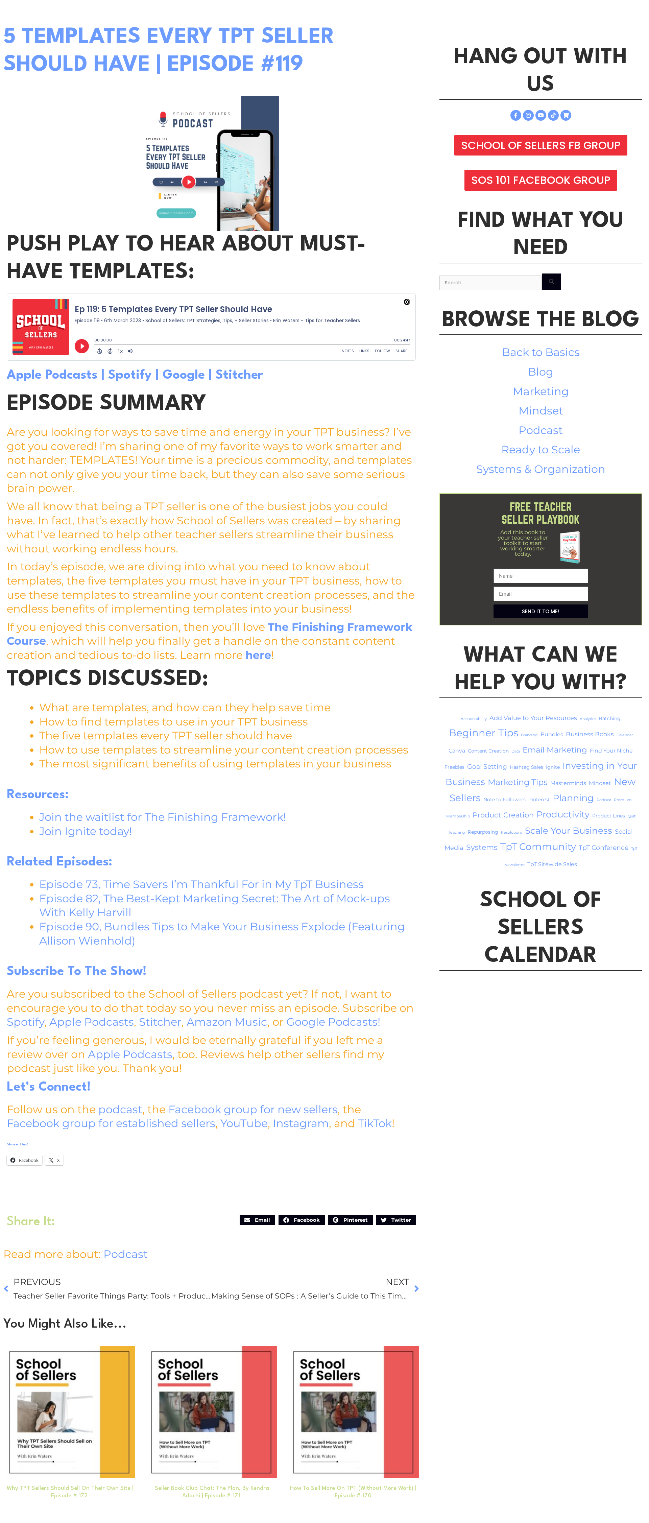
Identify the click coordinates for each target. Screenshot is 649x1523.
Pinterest (539, 799)
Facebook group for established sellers (111, 1123)
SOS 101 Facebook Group (540, 180)
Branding (529, 735)
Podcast (125, 1254)
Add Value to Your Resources (533, 717)
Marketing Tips (518, 782)
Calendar (625, 735)
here (258, 655)
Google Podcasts (332, 1021)
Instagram (301, 1123)
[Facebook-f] (515, 115)
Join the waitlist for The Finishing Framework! (162, 817)
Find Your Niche (611, 750)
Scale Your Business (568, 830)
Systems (482, 847)
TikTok (375, 1123)
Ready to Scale (540, 449)
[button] (257, 1220)
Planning (573, 798)
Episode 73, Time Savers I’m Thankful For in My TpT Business (201, 884)
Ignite (553, 767)
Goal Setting (487, 766)
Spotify (130, 375)
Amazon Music (227, 1021)
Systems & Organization (540, 469)
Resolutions (511, 832)
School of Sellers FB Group (541, 145)
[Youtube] (540, 115)
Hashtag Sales (526, 767)
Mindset (541, 410)
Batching (610, 718)
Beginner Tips (483, 733)
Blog (540, 371)
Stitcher (239, 375)
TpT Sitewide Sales (552, 864)
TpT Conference (603, 848)
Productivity (563, 814)
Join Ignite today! (85, 831)
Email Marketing (555, 750)
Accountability (474, 719)
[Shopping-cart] (565, 115)
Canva (457, 750)
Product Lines (608, 815)
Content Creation (488, 751)
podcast (120, 1109)
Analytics (588, 719)
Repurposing (483, 832)
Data (515, 751)
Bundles (551, 734)
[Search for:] (490, 281)
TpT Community (538, 846)
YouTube (244, 1123)
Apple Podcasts (52, 375)
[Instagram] (528, 115)
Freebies (454, 767)
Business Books (590, 734)
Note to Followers (504, 799)
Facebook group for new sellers (253, 1109)
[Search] (551, 281)
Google (184, 375)
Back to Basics (541, 352)
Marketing (541, 391)
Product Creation (503, 814)
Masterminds (568, 783)
